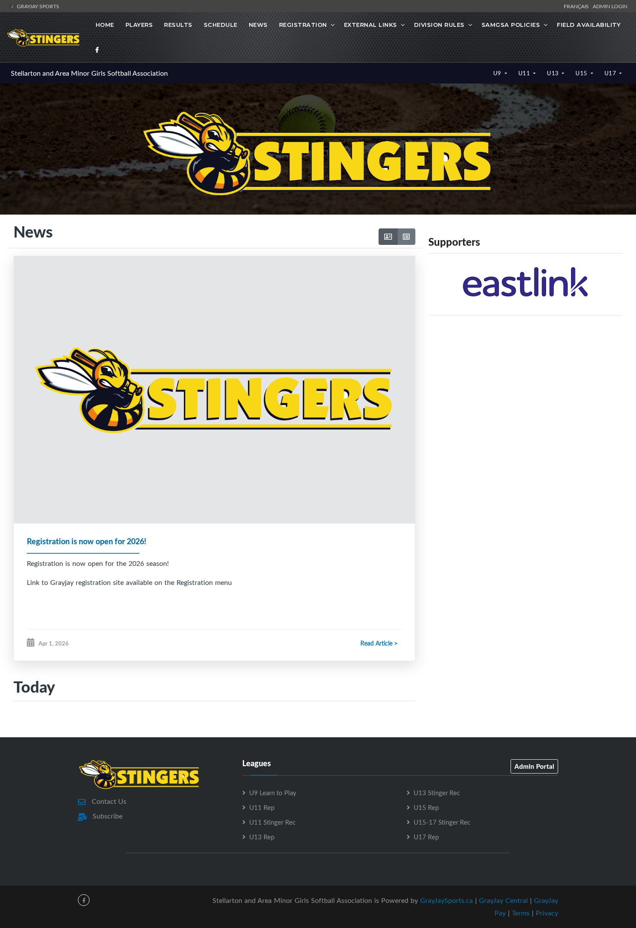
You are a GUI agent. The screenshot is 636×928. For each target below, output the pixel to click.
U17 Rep (426, 836)
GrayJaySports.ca (446, 900)
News (258, 24)
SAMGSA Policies (511, 24)
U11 (525, 73)
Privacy (547, 913)
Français (577, 6)
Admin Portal (534, 766)
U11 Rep (261, 807)
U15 (582, 73)
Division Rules (439, 24)
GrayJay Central (503, 900)
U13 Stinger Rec (437, 792)
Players (139, 24)
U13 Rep (261, 836)
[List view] (406, 236)
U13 (553, 73)
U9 (498, 73)
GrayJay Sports (37, 6)
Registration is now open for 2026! (86, 541)
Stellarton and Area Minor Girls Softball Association (89, 73)
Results (178, 24)
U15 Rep (426, 807)
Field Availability (588, 24)
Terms (521, 913)
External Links (370, 24)
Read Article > (379, 643)
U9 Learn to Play (272, 792)
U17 (611, 73)
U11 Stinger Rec (272, 822)
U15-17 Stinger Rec (442, 822)
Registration (303, 24)
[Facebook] (97, 49)
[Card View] (388, 236)
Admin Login (610, 6)
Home (105, 24)
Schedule (221, 24)
